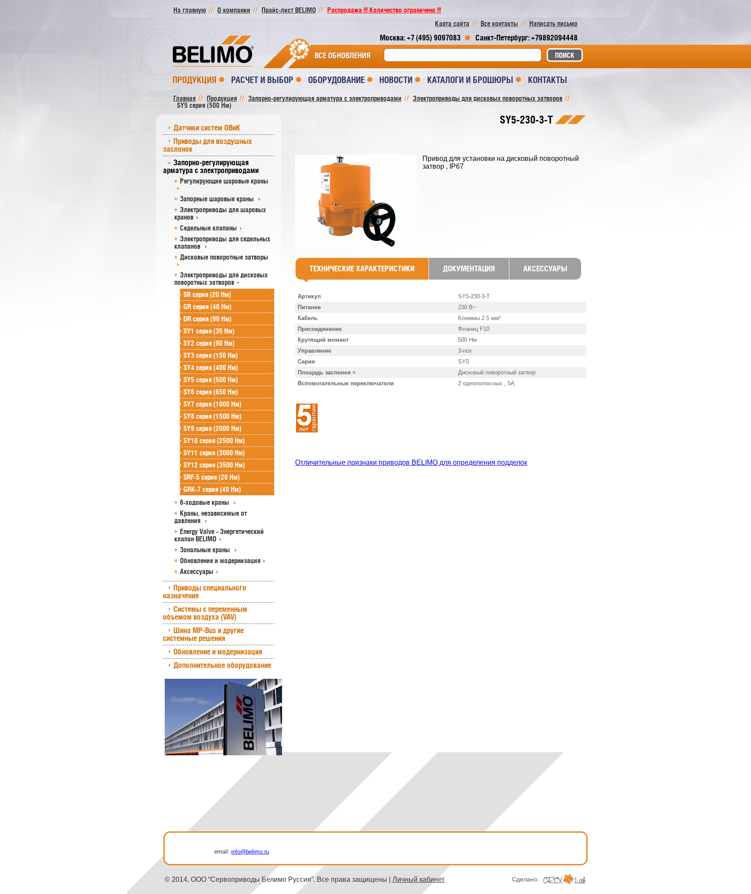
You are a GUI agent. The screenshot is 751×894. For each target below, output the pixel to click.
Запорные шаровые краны (218, 199)
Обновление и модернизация (220, 560)
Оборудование (336, 80)
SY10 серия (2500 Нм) (214, 440)
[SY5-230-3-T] (358, 202)
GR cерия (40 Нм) (207, 306)
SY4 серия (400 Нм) (210, 367)
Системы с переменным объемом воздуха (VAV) (205, 612)
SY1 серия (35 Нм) (209, 331)
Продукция (194, 80)
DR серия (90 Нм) (207, 319)
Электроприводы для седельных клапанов (222, 242)
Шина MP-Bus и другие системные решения (203, 634)
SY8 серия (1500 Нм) (212, 416)
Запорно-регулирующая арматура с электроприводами (211, 166)
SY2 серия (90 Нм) (209, 343)
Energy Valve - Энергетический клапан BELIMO (219, 535)
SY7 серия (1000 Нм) (212, 404)
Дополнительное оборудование (222, 665)
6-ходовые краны (205, 502)
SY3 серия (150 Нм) (210, 355)
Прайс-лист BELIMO (289, 10)
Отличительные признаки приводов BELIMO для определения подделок (411, 462)
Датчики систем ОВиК (206, 127)
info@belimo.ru (250, 851)
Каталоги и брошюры (470, 80)
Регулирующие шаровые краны (224, 181)
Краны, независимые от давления (210, 516)
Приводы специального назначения (204, 591)
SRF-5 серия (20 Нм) (211, 477)
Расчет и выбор (262, 80)
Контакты (547, 80)
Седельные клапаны (208, 228)
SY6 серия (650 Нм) (210, 392)
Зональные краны (206, 550)
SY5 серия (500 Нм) (210, 380)
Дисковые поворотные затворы (224, 257)
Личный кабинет (418, 879)
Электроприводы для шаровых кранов (220, 213)
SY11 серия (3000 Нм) (214, 453)
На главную (189, 10)
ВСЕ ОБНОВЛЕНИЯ (343, 56)
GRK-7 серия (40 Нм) (212, 489)
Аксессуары (196, 571)
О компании (233, 10)
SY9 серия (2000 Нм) (212, 428)
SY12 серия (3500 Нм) (214, 465)
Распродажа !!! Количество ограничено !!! (384, 10)
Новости (395, 80)
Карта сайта (452, 23)
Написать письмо (553, 23)
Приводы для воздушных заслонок (207, 145)
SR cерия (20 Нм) (207, 294)
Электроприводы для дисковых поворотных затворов (221, 278)
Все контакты (499, 23)
